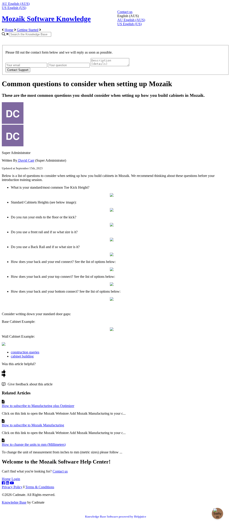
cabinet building (22, 356)
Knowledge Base (14, 502)
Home (9, 30)
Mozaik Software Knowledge (46, 19)
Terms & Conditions (39, 487)
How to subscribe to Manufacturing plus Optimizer (38, 406)
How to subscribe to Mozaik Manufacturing (33, 425)
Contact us (124, 12)
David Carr (25, 160)
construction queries (25, 352)
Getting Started (27, 30)
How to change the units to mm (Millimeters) (34, 444)
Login (16, 479)
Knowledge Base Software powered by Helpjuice (115, 516)
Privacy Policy (12, 487)
